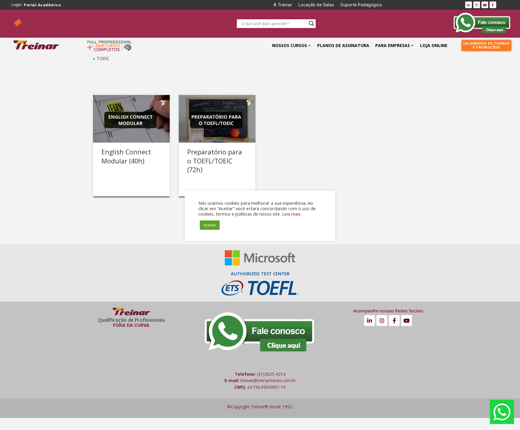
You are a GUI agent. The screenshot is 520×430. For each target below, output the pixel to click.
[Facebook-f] (493, 5)
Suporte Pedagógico (361, 4)
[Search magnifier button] (311, 23)
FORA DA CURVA (131, 325)
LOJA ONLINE (433, 45)
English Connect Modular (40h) (126, 156)
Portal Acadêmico (42, 5)
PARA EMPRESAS (392, 45)
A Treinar (283, 4)
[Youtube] (484, 5)
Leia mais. (292, 214)
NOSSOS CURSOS (289, 45)
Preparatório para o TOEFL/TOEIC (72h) (214, 160)
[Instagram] (476, 5)
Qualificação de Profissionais (131, 320)
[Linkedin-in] (468, 5)
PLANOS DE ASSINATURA (343, 45)
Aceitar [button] (209, 225)
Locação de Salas (316, 4)
